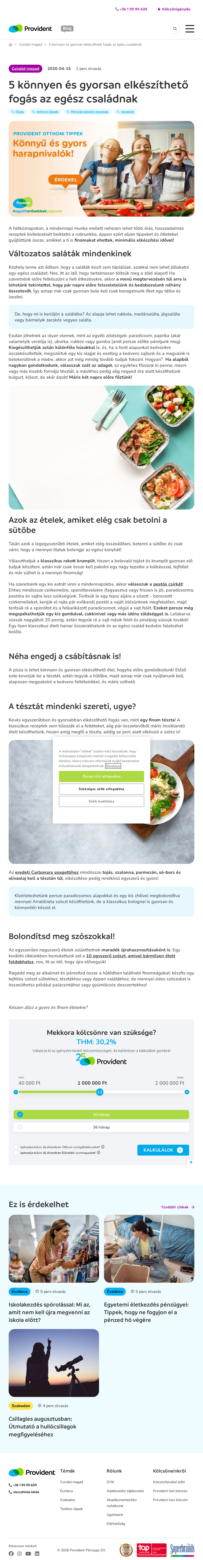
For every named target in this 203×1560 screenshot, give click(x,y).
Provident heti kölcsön (170, 1491)
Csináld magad (30, 44)
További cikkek (175, 1207)
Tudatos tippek (71, 1508)
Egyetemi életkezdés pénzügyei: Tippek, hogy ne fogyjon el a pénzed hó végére (146, 1312)
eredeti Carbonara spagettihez (47, 872)
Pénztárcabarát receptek (89, 111)
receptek (127, 111)
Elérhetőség (116, 1523)
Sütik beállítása (101, 801)
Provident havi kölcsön (170, 1500)
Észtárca (19, 1291)
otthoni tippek (47, 111)
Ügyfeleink (115, 1514)
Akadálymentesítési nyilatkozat (122, 1503)
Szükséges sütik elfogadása (101, 789)
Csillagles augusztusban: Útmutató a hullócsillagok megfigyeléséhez (42, 1426)
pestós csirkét (167, 584)
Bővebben (113, 766)
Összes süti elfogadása (101, 776)
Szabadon (21, 1406)
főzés (20, 111)
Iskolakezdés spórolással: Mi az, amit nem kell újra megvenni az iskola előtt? (50, 1312)
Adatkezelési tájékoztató (125, 1491)
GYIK (110, 1482)
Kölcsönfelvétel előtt (169, 1482)
